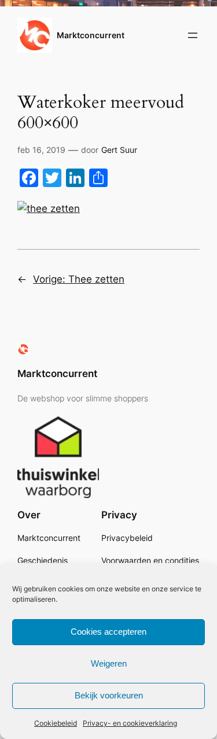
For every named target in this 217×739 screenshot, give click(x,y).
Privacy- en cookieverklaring (130, 723)
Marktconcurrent (90, 35)
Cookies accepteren (108, 631)
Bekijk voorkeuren (109, 695)
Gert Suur (119, 150)
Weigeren (109, 663)
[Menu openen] (193, 35)
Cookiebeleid (55, 723)
